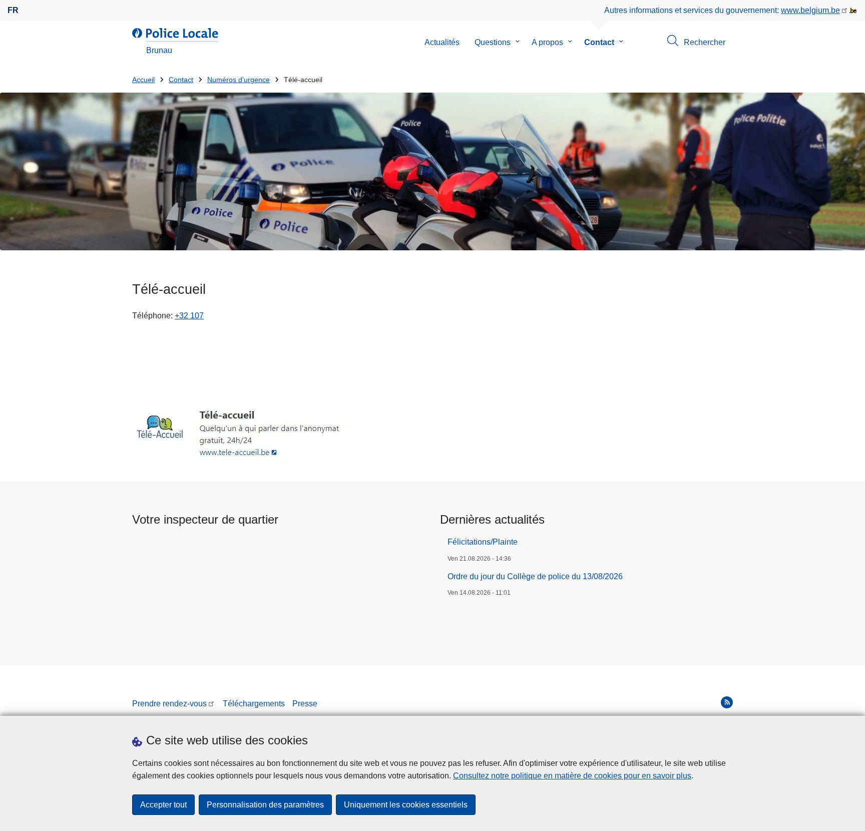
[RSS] (727, 702)
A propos (547, 42)
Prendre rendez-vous (169, 703)
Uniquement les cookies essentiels (406, 804)
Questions (493, 42)
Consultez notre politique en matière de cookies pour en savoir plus (572, 775)
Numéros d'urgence (238, 80)
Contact (599, 42)
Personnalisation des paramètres (265, 804)
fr (13, 10)
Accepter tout (163, 804)
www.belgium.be (810, 10)
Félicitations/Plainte (483, 542)
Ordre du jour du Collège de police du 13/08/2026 (535, 576)
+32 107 (189, 315)
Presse (304, 703)
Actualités (442, 42)
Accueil (143, 80)
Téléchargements (254, 703)
